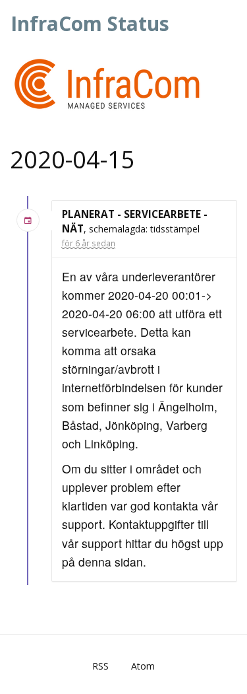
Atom (143, 666)
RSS (100, 666)
